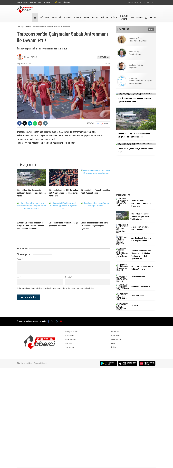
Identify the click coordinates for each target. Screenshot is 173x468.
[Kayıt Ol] (146, 17)
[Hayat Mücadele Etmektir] (122, 290)
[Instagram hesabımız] (148, 3)
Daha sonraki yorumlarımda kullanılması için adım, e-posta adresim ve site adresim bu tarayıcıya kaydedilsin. (56, 288)
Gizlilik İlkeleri (115, 335)
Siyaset (67, 17)
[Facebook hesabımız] (140, 3)
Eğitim (104, 17)
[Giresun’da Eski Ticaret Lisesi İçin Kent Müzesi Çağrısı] (95, 178)
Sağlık (114, 17)
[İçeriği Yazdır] (45, 123)
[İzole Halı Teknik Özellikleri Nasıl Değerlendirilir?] (122, 245)
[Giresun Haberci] (25, 12)
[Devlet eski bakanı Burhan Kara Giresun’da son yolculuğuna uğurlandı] (95, 211)
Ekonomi (56, 17)
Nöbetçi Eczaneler (71, 332)
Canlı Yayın (68, 343)
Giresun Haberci (40, 363)
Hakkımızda (115, 332)
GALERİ (23, 2)
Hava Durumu (69, 335)
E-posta (68, 277)
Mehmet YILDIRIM (30, 57)
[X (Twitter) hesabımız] (144, 3)
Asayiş (77, 17)
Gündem (44, 17)
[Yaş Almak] (122, 310)
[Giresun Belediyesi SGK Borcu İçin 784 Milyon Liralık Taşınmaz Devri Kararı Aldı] (63, 178)
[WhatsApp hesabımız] (155, 3)
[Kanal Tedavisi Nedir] (122, 281)
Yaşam (95, 17)
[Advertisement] (63, 155)
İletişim (113, 347)
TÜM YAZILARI (103, 57)
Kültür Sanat (124, 17)
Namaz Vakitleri (70, 339)
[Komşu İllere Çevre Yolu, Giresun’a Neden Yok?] (122, 232)
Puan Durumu (69, 347)
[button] (35, 17)
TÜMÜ (151, 29)
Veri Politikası (116, 339)
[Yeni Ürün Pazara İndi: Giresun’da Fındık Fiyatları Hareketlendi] (122, 205)
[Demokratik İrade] (122, 300)
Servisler (135, 17)
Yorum (20, 259)
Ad (19, 277)
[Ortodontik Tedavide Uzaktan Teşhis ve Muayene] (122, 271)
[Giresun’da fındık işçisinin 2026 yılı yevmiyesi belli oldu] (63, 211)
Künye (113, 343)
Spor (86, 17)
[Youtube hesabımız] (152, 3)
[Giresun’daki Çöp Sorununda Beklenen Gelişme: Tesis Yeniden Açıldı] (31, 178)
